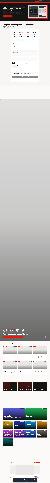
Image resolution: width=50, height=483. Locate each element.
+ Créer (37, 1)
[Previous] (46, 337)
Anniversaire (21, 63)
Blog (25, 1)
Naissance (28, 63)
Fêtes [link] (19, 346)
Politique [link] (4, 361)
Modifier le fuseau (14, 43)
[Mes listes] (43, 1)
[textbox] (25, 54)
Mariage (32, 63)
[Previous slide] (45, 20)
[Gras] (13, 50)
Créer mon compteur (7, 16)
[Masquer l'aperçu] (36, 479)
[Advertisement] (44, 32)
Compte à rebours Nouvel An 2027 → (10, 336)
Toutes (14, 63)
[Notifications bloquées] (13, 346)
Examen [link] (35, 361)
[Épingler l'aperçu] (34, 479)
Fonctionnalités (29, 1)
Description (15, 49)
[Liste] (15, 50)
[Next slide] (46, 20)
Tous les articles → (37, 462)
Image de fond (15, 62)
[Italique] (14, 50)
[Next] (48, 337)
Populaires (21, 1)
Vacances (36, 63)
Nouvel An (17, 63)
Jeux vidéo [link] (4, 346)
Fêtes (25, 63)
